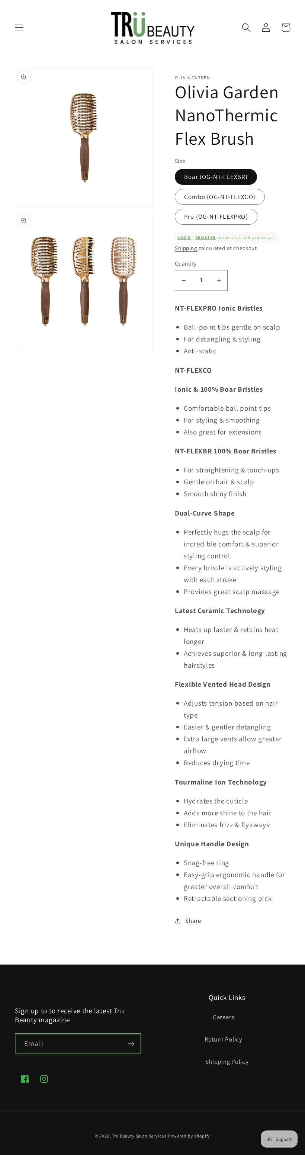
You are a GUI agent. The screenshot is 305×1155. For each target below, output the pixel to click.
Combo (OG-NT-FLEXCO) (220, 197)
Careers (223, 1017)
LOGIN (184, 237)
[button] (19, 28)
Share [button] (193, 921)
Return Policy (223, 1039)
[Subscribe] (131, 1043)
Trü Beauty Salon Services (139, 1136)
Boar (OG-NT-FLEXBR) (216, 177)
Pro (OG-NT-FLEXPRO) (216, 216)
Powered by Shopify (189, 1136)
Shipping (186, 247)
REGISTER (205, 237)
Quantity (186, 263)
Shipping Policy (227, 1062)
